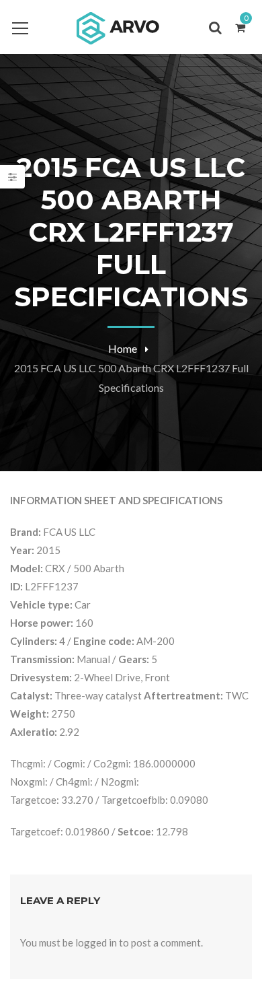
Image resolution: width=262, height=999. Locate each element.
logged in (96, 942)
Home (122, 348)
